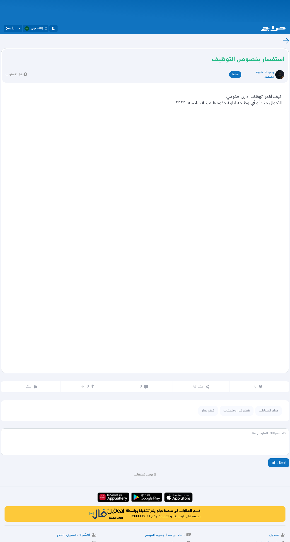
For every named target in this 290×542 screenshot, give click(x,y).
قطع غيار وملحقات (236, 411)
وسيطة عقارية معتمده (265, 74)
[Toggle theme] (53, 28)
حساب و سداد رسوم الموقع (165, 535)
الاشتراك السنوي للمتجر (73, 535)
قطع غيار (208, 411)
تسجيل (274, 535)
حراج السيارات (268, 411)
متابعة (235, 74)
